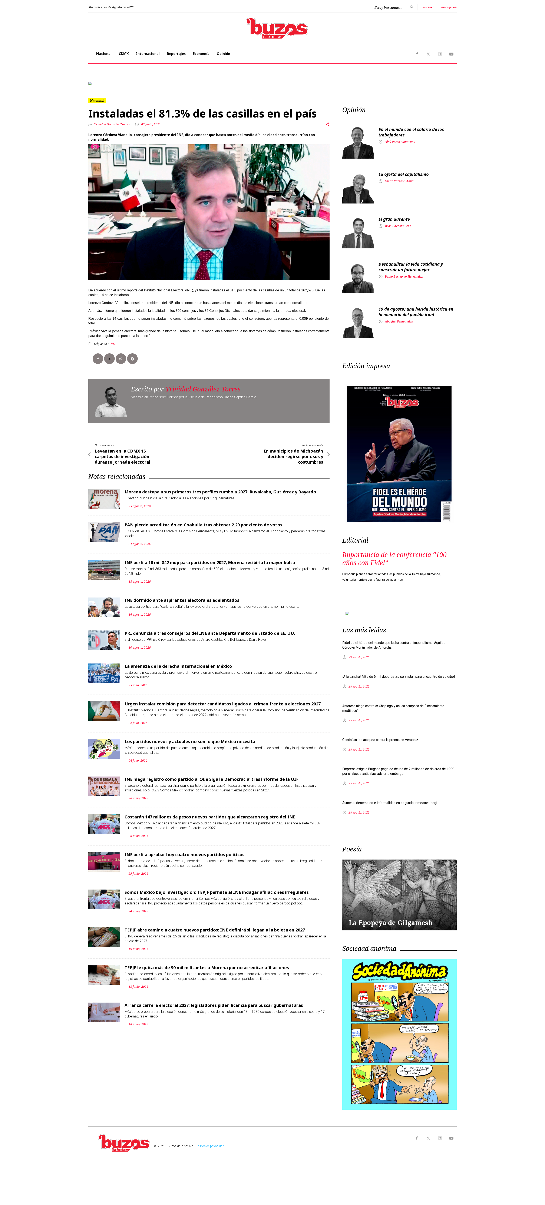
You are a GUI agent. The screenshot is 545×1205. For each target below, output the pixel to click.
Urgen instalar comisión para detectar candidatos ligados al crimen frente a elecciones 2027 (223, 739)
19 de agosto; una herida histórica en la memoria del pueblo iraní (416, 346)
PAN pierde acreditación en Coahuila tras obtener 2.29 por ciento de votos (203, 560)
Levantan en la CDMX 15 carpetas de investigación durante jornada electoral (122, 491)
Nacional (104, 53)
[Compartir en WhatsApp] (121, 393)
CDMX (124, 53)
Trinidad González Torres (112, 159)
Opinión (223, 53)
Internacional (148, 53)
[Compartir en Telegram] (132, 393)
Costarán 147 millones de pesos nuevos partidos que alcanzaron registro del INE (210, 852)
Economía (201, 53)
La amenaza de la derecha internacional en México (178, 701)
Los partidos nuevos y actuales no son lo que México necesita (190, 776)
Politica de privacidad (210, 1181)
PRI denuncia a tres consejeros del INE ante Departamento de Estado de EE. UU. (210, 668)
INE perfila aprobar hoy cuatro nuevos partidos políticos (184, 889)
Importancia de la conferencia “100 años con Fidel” (394, 593)
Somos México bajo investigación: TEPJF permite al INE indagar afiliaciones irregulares (217, 927)
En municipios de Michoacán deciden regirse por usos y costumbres (293, 491)
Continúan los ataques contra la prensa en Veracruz (380, 775)
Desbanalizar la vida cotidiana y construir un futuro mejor (411, 302)
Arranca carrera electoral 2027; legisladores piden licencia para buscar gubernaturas (214, 1040)
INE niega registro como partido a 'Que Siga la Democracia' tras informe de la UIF (211, 814)
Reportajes (176, 53)
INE (112, 379)
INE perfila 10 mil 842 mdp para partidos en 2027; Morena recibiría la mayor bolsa (210, 597)
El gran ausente (394, 254)
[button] (116, 101)
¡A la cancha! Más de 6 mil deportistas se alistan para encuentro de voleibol (398, 712)
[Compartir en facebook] (98, 393)
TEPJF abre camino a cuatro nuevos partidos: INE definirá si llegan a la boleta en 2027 (215, 965)
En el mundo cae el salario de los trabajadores (411, 167)
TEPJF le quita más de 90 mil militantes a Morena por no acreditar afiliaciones (207, 1002)
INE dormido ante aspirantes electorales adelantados (182, 635)
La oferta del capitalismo (404, 209)
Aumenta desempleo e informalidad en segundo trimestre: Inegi (389, 838)
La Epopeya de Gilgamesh (391, 957)
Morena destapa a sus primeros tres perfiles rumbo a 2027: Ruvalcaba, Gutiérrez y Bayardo (220, 527)
